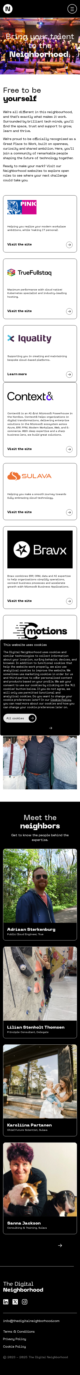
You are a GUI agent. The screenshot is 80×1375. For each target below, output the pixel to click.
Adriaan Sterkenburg (31, 930)
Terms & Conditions (19, 1331)
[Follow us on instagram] (24, 1301)
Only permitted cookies (24, 728)
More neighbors (35, 1246)
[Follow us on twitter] (15, 1301)
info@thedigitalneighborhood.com (31, 1321)
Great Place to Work (19, 144)
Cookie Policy (14, 1346)
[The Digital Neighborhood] (8, 9)
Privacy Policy (14, 1339)
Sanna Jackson (24, 1223)
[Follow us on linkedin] (5, 1301)
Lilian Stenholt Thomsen (35, 1028)
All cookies (15, 718)
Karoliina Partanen (29, 1125)
